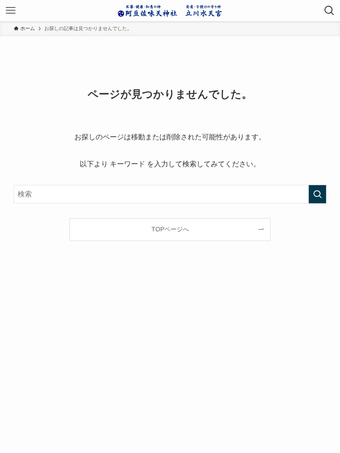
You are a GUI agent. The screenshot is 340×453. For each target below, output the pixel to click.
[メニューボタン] (10, 10)
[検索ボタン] (329, 10)
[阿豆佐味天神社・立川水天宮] (170, 10)
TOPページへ (170, 229)
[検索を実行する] (317, 194)
